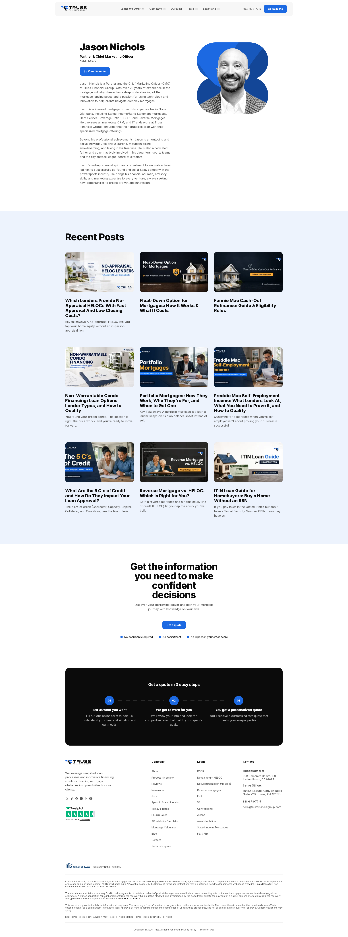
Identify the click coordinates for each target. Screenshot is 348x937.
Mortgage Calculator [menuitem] (164, 827)
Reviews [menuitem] (157, 783)
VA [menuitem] (198, 802)
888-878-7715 (252, 8)
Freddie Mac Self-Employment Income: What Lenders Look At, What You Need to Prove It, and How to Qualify (247, 403)
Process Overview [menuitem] (163, 777)
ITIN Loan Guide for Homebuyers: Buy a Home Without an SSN (242, 495)
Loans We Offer (130, 8)
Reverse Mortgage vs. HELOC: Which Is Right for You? (172, 493)
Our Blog (176, 8)
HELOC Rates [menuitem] (159, 814)
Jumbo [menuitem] (201, 814)
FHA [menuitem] (199, 796)
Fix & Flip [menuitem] (202, 833)
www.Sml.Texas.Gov (255, 884)
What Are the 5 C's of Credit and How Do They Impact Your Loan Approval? (97, 495)
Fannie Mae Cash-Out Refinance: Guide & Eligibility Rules (245, 305)
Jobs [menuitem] (155, 796)
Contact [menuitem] (156, 839)
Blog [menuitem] (154, 833)
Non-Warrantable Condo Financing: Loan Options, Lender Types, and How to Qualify (93, 403)
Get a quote (275, 8)
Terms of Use (207, 929)
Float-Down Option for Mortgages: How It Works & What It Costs (169, 305)
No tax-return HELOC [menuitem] (209, 777)
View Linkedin (97, 71)
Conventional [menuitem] (205, 808)
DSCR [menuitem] (200, 771)
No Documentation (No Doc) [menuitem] (214, 783)
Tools (190, 8)
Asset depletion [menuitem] (206, 821)
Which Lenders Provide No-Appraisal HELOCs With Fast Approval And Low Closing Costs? (95, 308)
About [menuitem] (155, 771)
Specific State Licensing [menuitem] (166, 802)
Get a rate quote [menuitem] (161, 846)
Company (155, 8)
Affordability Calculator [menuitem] (165, 821)
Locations (209, 8)
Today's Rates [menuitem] (160, 808)
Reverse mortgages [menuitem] (209, 790)
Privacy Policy (188, 929)
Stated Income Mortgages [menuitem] (212, 827)
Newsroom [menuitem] (158, 790)
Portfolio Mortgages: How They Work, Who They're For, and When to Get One (174, 400)
